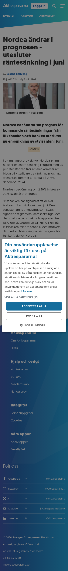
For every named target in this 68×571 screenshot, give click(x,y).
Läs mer (26, 291)
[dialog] (34, 285)
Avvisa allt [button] (34, 316)
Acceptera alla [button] (34, 306)
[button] (34, 297)
